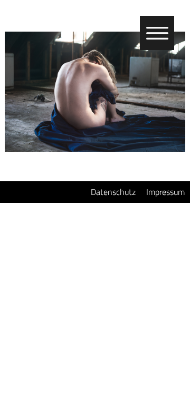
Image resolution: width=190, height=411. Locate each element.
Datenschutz (113, 191)
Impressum (165, 191)
